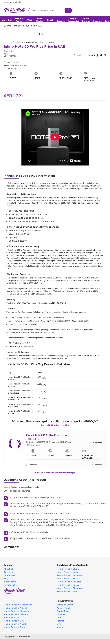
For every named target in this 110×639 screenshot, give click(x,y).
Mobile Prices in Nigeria (15, 608)
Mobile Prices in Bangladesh (18, 605)
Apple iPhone (63, 608)
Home (6, 42)
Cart (106, 21)
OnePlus (61, 614)
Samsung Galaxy (65, 605)
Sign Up (10, 21)
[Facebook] (97, 55)
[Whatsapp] (105, 55)
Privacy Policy (11, 585)
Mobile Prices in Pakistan (69, 582)
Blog (6, 579)
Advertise (8, 572)
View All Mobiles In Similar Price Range (55, 472)
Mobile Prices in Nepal (15, 624)
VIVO (59, 624)
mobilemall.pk (24, 637)
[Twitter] (101, 55)
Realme (60, 621)
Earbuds (61, 21)
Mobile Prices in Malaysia (16, 611)
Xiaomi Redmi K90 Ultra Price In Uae (47, 435)
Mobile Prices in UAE (14, 621)
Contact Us (9, 575)
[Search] (68, 10)
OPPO (59, 618)
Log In (3, 21)
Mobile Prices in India (67, 572)
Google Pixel (63, 611)
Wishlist (80, 55)
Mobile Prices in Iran (67, 591)
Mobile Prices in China (68, 569)
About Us (8, 569)
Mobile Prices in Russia (68, 585)
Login (6, 487)
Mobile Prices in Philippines (70, 588)
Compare (97, 21)
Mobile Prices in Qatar (14, 627)
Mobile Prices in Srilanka (16, 614)
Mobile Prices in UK (13, 618)
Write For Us (10, 582)
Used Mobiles (29, 21)
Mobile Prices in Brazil (67, 579)
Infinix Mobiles (17, 42)
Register (14, 487)
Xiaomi (60, 627)
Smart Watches (50, 21)
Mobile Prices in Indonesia (70, 575)
